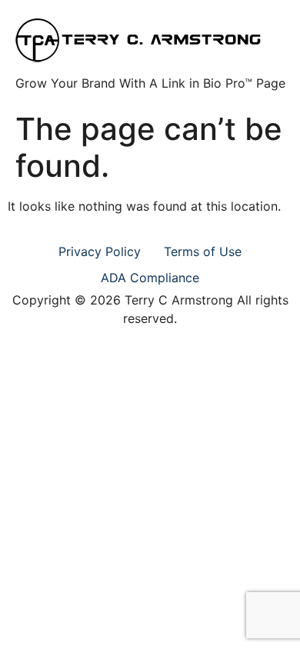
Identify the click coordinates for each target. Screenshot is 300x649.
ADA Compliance (150, 277)
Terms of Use (203, 251)
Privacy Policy (99, 251)
